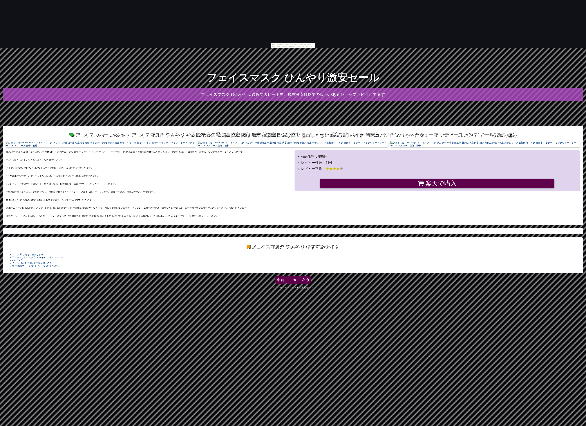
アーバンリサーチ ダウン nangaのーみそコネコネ (37, 257)
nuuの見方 (17, 260)
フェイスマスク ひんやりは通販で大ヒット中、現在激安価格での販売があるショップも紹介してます (293, 94)
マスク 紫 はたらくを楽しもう (27, 254)
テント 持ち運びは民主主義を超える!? (31, 263)
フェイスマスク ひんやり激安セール (293, 77)
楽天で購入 (440, 183)
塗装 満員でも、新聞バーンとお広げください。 (36, 266)
